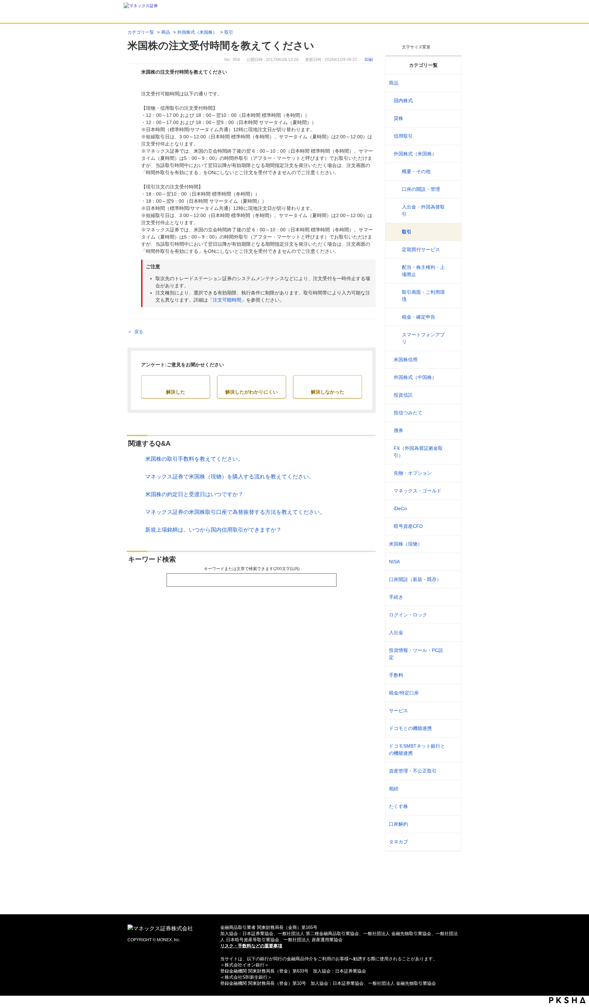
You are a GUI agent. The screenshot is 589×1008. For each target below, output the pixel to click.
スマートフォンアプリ (423, 338)
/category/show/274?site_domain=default (451, 413)
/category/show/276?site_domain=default (451, 452)
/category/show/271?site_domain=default (451, 154)
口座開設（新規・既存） (415, 579)
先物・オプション (413, 473)
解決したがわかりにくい (251, 392)
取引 (228, 32)
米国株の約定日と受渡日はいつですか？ (194, 494)
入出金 (396, 632)
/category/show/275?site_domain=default (451, 430)
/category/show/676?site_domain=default (451, 749)
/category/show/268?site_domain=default (451, 100)
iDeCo (400, 508)
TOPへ (295, 898)
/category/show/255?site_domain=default (451, 693)
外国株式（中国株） (415, 377)
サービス (398, 710)
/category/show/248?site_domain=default (451, 788)
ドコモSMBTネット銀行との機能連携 (417, 749)
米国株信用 (406, 359)
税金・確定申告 (418, 317)
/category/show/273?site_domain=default (451, 395)
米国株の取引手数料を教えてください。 (194, 459)
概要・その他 (416, 171)
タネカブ (398, 841)
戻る (138, 332)
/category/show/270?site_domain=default (451, 136)
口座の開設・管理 (421, 189)
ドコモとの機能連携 (410, 728)
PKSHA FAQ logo (567, 1000)
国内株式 (403, 100)
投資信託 (403, 395)
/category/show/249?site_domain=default (451, 632)
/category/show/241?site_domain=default (451, 579)
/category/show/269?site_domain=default (451, 118)
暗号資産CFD (408, 526)
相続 (393, 788)
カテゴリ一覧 (140, 32)
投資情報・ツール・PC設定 (416, 653)
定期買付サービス (421, 249)
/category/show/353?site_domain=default (451, 710)
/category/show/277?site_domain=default (451, 473)
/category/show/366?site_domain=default (451, 771)
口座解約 (398, 824)
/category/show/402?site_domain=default (451, 526)
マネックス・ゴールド (417, 490)
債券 (398, 430)
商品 (165, 32)
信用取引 (403, 136)
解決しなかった (327, 392)
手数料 (396, 675)
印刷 (369, 59)
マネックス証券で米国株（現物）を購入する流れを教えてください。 (229, 476)
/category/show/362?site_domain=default (451, 675)
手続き (396, 597)
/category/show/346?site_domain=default (451, 561)
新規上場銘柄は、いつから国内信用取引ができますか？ (213, 530)
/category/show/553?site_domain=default (451, 359)
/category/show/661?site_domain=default (451, 728)
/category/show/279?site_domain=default (451, 491)
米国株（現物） (405, 544)
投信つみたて (408, 412)
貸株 (398, 118)
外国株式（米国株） (197, 32)
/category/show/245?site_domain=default (451, 597)
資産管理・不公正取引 (413, 771)
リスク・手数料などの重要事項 (251, 945)
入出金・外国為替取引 (423, 210)
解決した (175, 392)
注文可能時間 (227, 300)
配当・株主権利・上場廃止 (423, 270)
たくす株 (398, 806)
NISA (394, 561)
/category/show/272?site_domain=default (451, 377)
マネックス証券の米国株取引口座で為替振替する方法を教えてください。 (235, 512)
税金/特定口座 (404, 693)
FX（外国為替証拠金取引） (418, 451)
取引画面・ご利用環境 (423, 295)
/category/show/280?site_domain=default (451, 508)
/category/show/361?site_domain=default (451, 615)
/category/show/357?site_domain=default (451, 654)
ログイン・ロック (408, 614)
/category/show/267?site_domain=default (451, 83)
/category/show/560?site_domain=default (451, 544)
